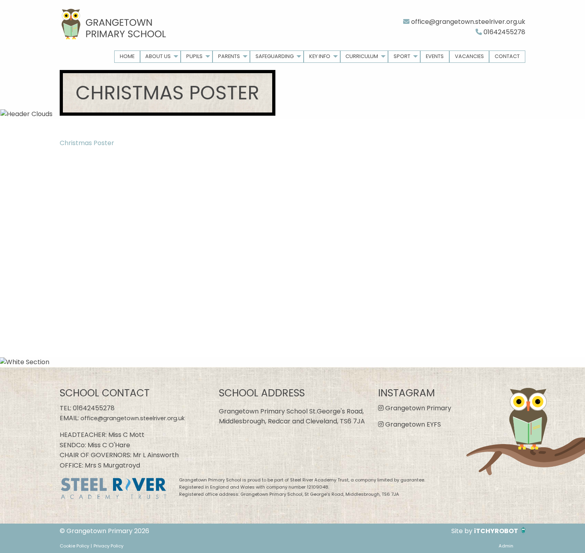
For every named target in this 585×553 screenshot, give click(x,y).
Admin (506, 546)
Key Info (319, 56)
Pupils (194, 56)
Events (435, 56)
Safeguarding (274, 56)
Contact (507, 56)
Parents (229, 56)
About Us (158, 56)
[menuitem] (127, 56)
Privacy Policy (108, 546)
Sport (402, 56)
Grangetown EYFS (412, 424)
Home (127, 56)
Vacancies (469, 56)
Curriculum (361, 56)
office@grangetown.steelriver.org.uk (467, 21)
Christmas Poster (87, 142)
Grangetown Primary (417, 408)
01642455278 (503, 32)
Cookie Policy (74, 546)
